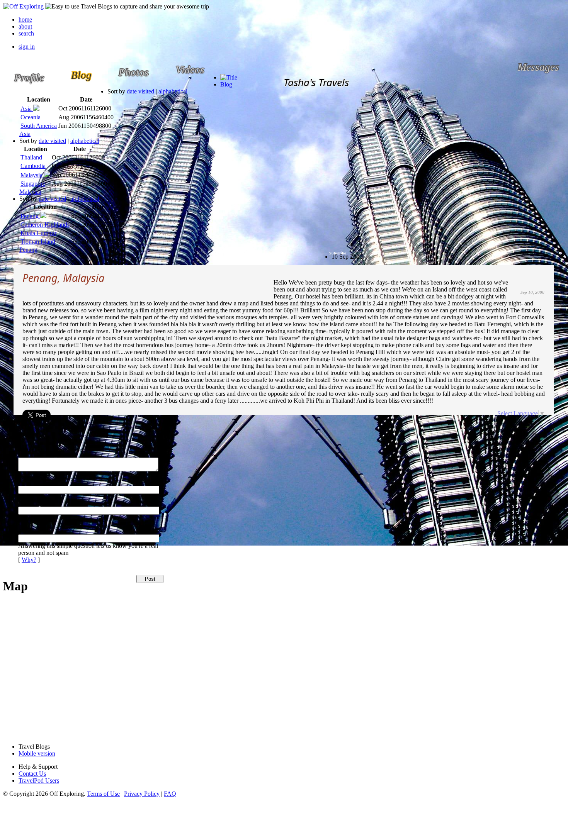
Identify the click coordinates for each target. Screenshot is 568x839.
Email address (35, 499)
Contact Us (32, 773)
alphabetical (172, 91)
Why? (29, 559)
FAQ (170, 793)
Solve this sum (36, 520)
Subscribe (337, 253)
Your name (31, 478)
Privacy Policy (142, 793)
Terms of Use (103, 793)
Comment (30, 450)
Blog (226, 84)
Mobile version (37, 753)
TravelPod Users (39, 780)
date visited (140, 91)
